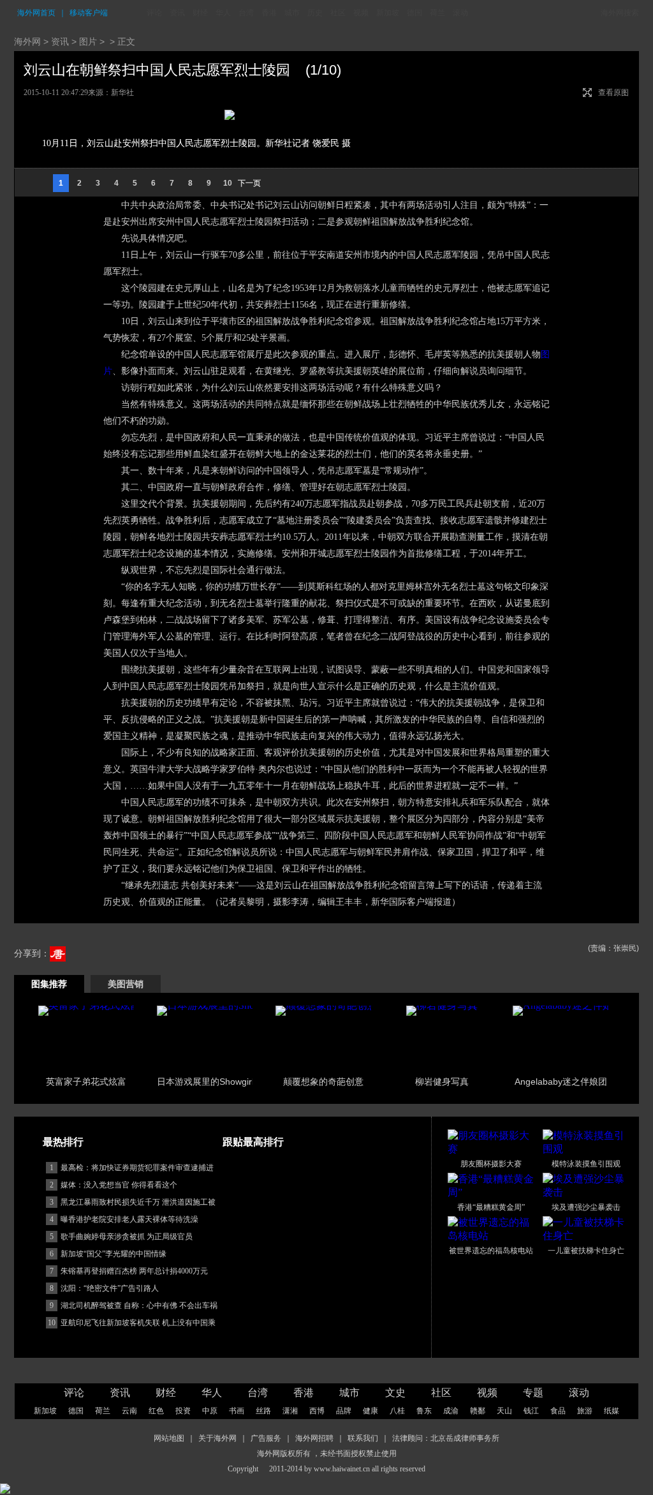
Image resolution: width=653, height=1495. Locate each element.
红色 (156, 1410)
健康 (370, 1410)
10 (227, 183)
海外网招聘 (314, 1438)
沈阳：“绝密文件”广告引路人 (110, 1288)
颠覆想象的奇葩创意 (323, 1081)
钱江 (531, 1410)
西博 (317, 1410)
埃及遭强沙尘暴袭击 (586, 1207)
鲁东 (424, 1410)
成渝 (451, 1410)
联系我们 (363, 1438)
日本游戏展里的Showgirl (205, 1081)
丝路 (263, 1410)
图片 (88, 41)
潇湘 (290, 1410)
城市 (292, 12)
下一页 (249, 183)
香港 (269, 12)
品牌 (343, 1410)
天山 (504, 1410)
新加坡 (387, 12)
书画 (236, 1410)
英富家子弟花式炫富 (86, 1081)
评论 (154, 12)
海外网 (27, 41)
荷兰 (437, 12)
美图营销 (125, 984)
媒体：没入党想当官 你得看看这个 (119, 1184)
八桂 (397, 1410)
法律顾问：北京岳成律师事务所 (445, 1438)
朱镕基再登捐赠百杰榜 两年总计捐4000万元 (134, 1271)
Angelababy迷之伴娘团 (561, 1081)
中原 (209, 1410)
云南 (129, 1410)
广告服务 (266, 1438)
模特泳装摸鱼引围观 (586, 1163)
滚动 (460, 12)
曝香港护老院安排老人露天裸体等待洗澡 (129, 1219)
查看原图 (613, 92)
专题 (533, 1392)
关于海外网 (217, 1438)
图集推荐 (49, 984)
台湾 (246, 12)
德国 (414, 12)
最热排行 (63, 1141)
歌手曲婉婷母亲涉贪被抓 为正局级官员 (127, 1236)
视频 (361, 12)
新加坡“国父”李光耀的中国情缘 (113, 1253)
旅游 (584, 1410)
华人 (223, 12)
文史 (395, 1392)
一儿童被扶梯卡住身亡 (586, 1250)
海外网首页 (36, 12)
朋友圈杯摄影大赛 (491, 1163)
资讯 (177, 12)
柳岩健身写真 (442, 1081)
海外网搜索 (620, 12)
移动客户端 (89, 12)
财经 (200, 12)
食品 (558, 1410)
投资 (183, 1410)
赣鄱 (477, 1410)
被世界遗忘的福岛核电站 (491, 1250)
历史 (315, 12)
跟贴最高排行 (253, 1141)
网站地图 (169, 1438)
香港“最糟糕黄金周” (491, 1207)
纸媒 (611, 1410)
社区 (338, 12)
